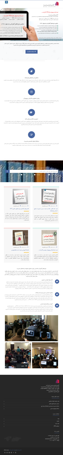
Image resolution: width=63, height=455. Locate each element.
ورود (58, 418)
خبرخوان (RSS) (56, 426)
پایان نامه (38, 174)
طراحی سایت (19, 450)
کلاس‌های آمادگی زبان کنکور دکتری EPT (19, 208)
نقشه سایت (57, 423)
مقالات (24, 174)
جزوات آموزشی (53, 174)
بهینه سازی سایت (12, 450)
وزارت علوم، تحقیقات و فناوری (54, 401)
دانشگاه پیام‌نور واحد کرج (55, 408)
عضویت (58, 421)
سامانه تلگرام (31, 51)
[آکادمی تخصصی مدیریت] (50, 4)
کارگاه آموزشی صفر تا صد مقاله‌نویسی (20, 250)
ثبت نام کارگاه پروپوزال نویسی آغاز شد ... (48, 250)
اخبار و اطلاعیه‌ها (45, 206)
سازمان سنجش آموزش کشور (54, 403)
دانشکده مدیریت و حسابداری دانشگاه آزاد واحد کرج (50, 406)
